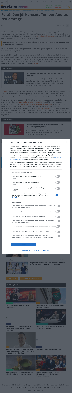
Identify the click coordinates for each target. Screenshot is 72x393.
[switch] (57, 176)
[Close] (66, 142)
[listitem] (36, 173)
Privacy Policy (46, 250)
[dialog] (36, 196)
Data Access (36, 250)
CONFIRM (23, 244)
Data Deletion (26, 250)
